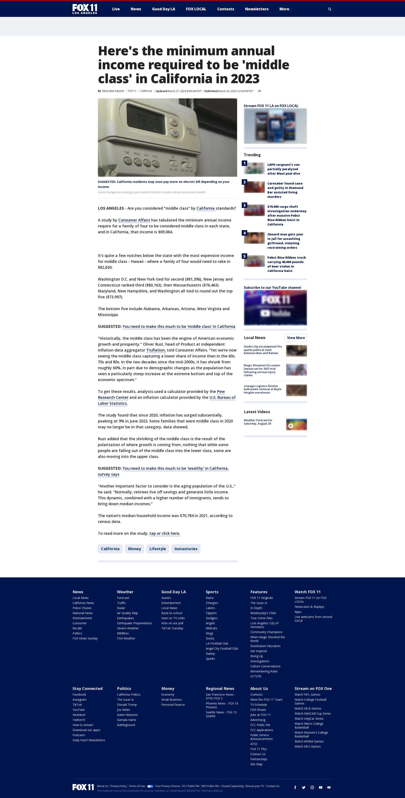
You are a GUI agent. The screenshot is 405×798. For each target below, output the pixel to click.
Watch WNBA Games (309, 741)
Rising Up (256, 656)
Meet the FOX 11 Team (266, 700)
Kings (209, 633)
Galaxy (210, 653)
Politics (77, 633)
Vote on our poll (172, 623)
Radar (121, 608)
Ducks (210, 638)
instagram (312, 787)
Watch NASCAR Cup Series (313, 713)
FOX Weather (126, 638)
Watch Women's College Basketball (311, 734)
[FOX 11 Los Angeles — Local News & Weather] (86, 9)
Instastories (185, 548)
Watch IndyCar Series (309, 719)
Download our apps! (86, 730)
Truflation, (156, 350)
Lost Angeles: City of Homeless (264, 625)
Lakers (210, 608)
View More (296, 337)
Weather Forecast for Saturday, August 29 (258, 421)
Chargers (212, 603)
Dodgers (212, 618)
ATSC (254, 744)
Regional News (220, 688)
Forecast (123, 598)
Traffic (121, 603)
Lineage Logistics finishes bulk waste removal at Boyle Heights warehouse (262, 389)
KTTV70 (255, 676)
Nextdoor (79, 715)
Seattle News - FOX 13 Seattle (221, 714)
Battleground (126, 725)
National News (83, 613)
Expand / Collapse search (329, 9)
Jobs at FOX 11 (260, 715)
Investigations (259, 661)
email (329, 787)
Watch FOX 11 (308, 591)
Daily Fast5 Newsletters (89, 740)
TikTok (77, 705)
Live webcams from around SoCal (313, 619)
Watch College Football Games (310, 701)
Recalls (77, 628)
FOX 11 (132, 91)
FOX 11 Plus (258, 749)
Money (134, 548)
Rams (210, 598)
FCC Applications (261, 730)
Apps (298, 612)
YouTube (79, 710)
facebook (295, 787)
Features (258, 591)
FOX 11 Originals (261, 598)
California (146, 91)
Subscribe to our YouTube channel (272, 287)
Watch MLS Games (308, 746)
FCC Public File (260, 725)
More (284, 9)
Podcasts (79, 735)
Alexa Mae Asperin (113, 91)
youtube (320, 787)
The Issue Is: (258, 603)
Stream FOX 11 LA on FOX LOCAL (271, 105)
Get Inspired (258, 651)
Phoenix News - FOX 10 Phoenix (222, 705)
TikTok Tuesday (172, 628)
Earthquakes (125, 618)
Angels (210, 623)
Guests (166, 598)
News (78, 591)
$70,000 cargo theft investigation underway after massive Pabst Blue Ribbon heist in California (286, 215)
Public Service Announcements (261, 737)
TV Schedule (258, 705)
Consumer (80, 623)
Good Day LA (173, 591)
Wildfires (123, 633)
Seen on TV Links (173, 618)
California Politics (128, 694)
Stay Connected (88, 688)
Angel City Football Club (222, 648)
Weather (125, 591)
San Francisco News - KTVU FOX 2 (220, 696)
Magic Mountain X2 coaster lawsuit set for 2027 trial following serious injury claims (262, 370)
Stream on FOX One (313, 688)
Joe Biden (123, 710)
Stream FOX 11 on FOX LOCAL (310, 600)
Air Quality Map (127, 613)
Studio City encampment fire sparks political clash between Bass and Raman (263, 350)
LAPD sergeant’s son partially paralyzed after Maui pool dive (283, 169)
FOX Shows (258, 710)
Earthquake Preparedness (134, 623)
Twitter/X (79, 720)
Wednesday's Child (263, 613)
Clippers (211, 613)
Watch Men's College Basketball (309, 725)
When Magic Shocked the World (267, 639)
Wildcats (211, 628)
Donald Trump (127, 705)
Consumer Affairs (134, 220)
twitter (303, 787)
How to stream (83, 725)
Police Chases (82, 608)
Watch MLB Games (308, 708)
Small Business (171, 700)
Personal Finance (173, 705)
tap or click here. (165, 533)
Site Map (256, 764)
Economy (167, 694)
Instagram (79, 700)
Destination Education (265, 646)
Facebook (79, 694)
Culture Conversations (265, 666)
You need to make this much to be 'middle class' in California (179, 326)
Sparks (210, 659)
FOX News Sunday (85, 638)
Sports (212, 591)
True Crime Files (261, 618)
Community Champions (266, 632)
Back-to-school (171, 613)
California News (83, 603)
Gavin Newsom (127, 715)
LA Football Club (217, 643)
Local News (254, 337)
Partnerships (258, 759)
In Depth (256, 608)
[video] (296, 424)
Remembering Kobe (264, 671)
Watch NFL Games (307, 694)
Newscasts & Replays (309, 607)
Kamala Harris (126, 720)
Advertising (257, 720)
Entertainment (82, 618)
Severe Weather (128, 628)
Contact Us (258, 754)
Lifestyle (157, 548)
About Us (259, 688)
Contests (256, 694)
